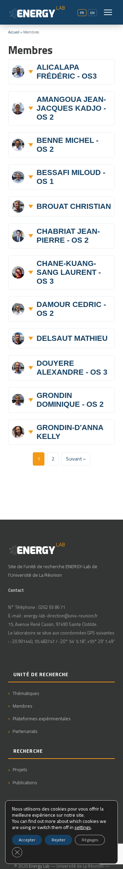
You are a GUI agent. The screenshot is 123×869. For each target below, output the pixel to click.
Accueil (13, 32)
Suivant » (76, 459)
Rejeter (58, 840)
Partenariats (25, 731)
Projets (20, 769)
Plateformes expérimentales (42, 718)
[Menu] (108, 12)
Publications (25, 782)
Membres (22, 705)
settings (82, 827)
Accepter (27, 840)
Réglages (90, 840)
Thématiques (26, 693)
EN (92, 13)
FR (82, 13)
